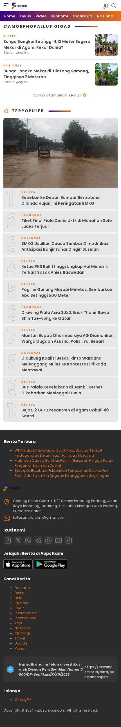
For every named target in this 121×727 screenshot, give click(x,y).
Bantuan (22, 587)
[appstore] (18, 567)
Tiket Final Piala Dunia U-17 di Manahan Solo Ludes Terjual (66, 223)
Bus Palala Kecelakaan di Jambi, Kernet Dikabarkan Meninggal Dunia (61, 390)
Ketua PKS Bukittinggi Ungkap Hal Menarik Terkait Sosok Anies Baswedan (64, 269)
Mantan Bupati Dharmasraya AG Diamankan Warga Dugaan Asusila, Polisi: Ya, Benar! (67, 338)
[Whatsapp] (28, 540)
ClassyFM (23, 699)
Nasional (22, 628)
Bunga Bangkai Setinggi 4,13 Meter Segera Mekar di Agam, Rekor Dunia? (46, 44)
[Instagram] (48, 540)
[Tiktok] (68, 540)
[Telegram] (38, 540)
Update (21, 643)
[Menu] (6, 5)
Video (19, 648)
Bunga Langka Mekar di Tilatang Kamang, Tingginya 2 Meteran (46, 74)
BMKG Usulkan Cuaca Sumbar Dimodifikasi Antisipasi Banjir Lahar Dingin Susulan (65, 246)
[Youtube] (58, 540)
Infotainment (26, 613)
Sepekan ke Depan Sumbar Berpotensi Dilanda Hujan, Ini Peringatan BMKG (60, 200)
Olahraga (23, 633)
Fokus (19, 608)
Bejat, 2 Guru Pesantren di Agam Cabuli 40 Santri (65, 413)
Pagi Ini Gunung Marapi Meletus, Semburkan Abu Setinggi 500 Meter (66, 292)
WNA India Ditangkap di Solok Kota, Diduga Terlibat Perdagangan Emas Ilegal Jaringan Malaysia (58, 453)
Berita (19, 592)
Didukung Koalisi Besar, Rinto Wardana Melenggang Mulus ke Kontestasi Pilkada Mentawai (63, 364)
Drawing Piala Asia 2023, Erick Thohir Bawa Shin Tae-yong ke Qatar (65, 315)
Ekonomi (22, 603)
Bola (19, 597)
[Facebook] (7, 540)
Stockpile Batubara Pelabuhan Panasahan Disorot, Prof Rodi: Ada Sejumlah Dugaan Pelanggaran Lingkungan (62, 473)
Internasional (26, 618)
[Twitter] (18, 540)
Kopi (18, 623)
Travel (20, 638)
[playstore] (50, 567)
